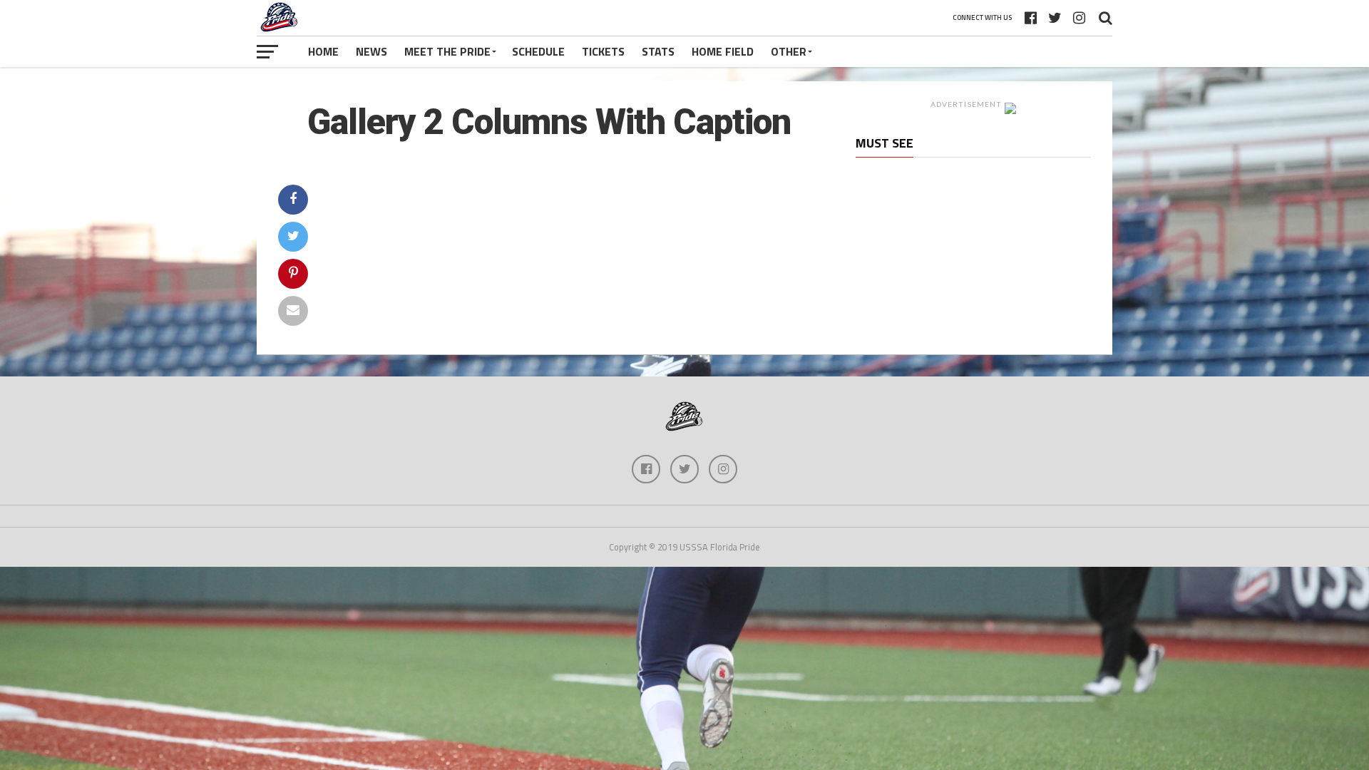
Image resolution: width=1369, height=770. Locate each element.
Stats (658, 51)
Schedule (538, 51)
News (371, 51)
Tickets (603, 51)
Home (323, 51)
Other (788, 51)
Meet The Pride (447, 51)
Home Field (723, 51)
